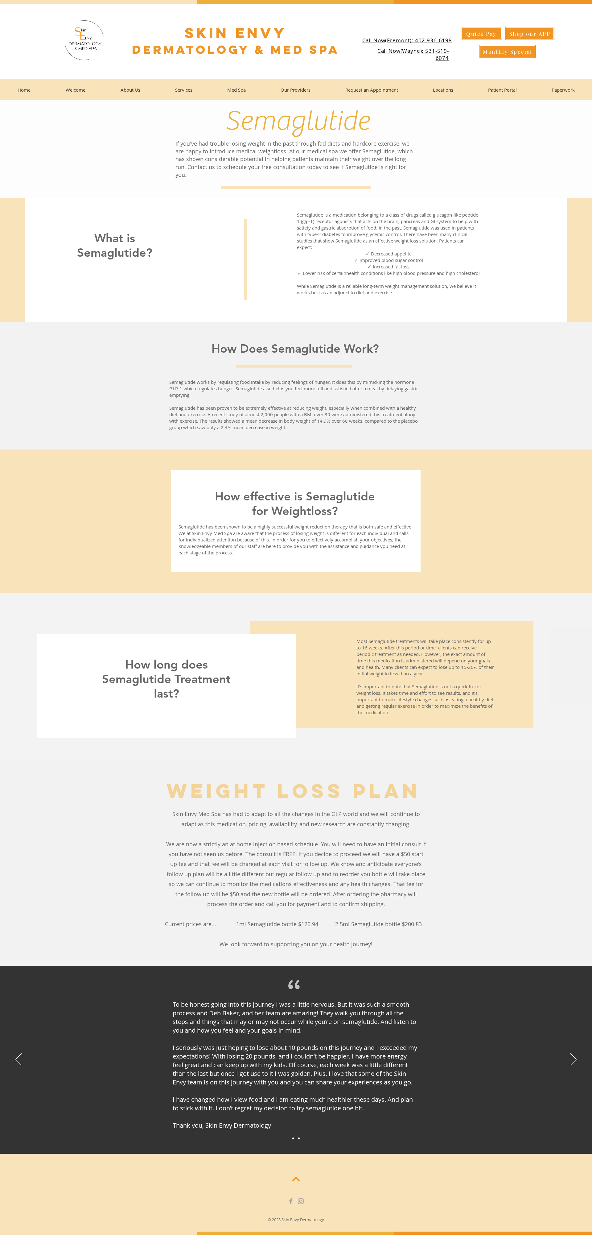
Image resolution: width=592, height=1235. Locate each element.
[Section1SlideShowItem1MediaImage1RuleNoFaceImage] (293, 1138)
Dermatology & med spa (235, 49)
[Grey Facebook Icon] (291, 1201)
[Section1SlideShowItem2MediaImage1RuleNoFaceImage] (299, 1138)
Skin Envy (236, 33)
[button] (507, 51)
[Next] (573, 1059)
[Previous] (18, 1059)
